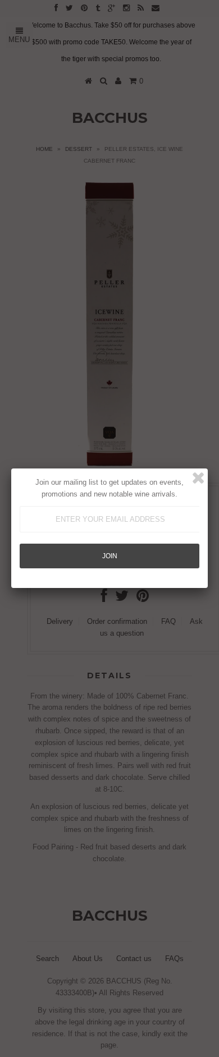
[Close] (198, 478)
